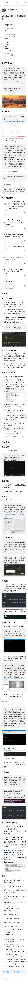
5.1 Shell (8, 51)
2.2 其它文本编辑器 (11, 34)
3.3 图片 (8, 44)
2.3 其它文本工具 (10, 36)
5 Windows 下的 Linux (10, 48)
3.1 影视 (8, 41)
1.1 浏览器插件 (10, 28)
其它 (5, 56)
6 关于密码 (6, 53)
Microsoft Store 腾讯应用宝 (15, 850)
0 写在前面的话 (8, 24)
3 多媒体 (6, 38)
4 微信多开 (6, 46)
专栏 (11, 2)
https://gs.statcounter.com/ (14, 121)
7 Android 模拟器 (8, 55)
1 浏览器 (6, 26)
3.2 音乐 (8, 42)
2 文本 (5, 30)
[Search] (16, 2)
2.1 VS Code (9, 33)
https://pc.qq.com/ (11, 82)
